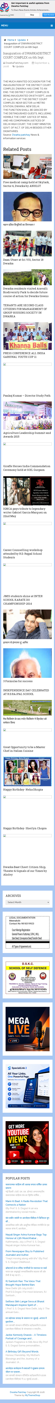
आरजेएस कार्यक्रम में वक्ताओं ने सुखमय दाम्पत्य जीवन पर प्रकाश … (25, 1370)
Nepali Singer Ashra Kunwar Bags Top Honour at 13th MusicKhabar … (26, 1236)
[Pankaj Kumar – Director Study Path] (27, 377)
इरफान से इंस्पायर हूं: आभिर (15, 642)
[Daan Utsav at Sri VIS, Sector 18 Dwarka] (27, 243)
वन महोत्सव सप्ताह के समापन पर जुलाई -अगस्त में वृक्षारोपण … (26, 1320)
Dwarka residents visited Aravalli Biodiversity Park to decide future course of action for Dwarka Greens (26, 292)
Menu (4, 25)
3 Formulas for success (18, 681)
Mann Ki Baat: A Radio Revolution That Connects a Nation (27, 1203)
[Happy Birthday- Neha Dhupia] (27, 771)
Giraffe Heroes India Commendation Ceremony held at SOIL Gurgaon (26, 468)
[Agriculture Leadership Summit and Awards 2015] (27, 415)
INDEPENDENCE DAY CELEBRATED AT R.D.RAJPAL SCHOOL (26, 692)
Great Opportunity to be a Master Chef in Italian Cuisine (24, 749)
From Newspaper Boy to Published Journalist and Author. (25, 1253)
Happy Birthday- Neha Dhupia (23, 789)
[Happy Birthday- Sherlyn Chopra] (27, 810)
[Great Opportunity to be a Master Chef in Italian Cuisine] (27, 736)
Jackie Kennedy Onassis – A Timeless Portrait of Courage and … (26, 1337)
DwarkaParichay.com (16, 63)
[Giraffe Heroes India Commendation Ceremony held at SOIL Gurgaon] (27, 452)
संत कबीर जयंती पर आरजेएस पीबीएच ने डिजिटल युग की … (27, 1220)
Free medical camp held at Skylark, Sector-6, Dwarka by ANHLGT (26, 184)
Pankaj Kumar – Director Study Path (27, 395)
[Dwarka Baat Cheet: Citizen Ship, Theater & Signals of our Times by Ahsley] (27, 849)
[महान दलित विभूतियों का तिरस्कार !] (27, 206)
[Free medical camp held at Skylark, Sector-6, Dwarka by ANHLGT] (27, 166)
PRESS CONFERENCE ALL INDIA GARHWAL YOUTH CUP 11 (24, 355)
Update (21, 40)
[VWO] (11, 15)
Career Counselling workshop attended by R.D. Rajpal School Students (22, 553)
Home (10, 40)
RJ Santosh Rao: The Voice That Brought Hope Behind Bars (23, 1283)
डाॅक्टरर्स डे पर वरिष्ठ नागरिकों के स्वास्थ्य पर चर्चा (26, 1268)
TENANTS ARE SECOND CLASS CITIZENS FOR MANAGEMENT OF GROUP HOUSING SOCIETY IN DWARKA (25, 310)
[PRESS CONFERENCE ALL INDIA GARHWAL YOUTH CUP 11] (27, 336)
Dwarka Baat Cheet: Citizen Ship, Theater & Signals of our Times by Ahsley (25, 870)
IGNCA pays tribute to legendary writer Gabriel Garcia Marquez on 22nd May (25, 512)
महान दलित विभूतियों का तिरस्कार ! (19, 224)
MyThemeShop (32, 1395)
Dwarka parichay (21, 134)
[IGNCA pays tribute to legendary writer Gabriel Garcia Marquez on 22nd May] (27, 490)
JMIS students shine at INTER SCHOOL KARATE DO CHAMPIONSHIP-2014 (23, 599)
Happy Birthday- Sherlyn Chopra (24, 828)
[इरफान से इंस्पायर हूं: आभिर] (27, 624)
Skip (32, 15)
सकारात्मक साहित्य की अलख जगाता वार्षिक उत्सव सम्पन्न (26, 1186)
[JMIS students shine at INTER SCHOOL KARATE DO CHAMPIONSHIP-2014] (27, 578)
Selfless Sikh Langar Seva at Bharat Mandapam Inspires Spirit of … (25, 1303)
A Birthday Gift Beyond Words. (22, 1351)
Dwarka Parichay (18, 1392)
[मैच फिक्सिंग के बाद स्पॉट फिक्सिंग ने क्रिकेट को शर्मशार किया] (27, 708)
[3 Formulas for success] (27, 663)
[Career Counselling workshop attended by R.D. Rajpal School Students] (27, 534)
